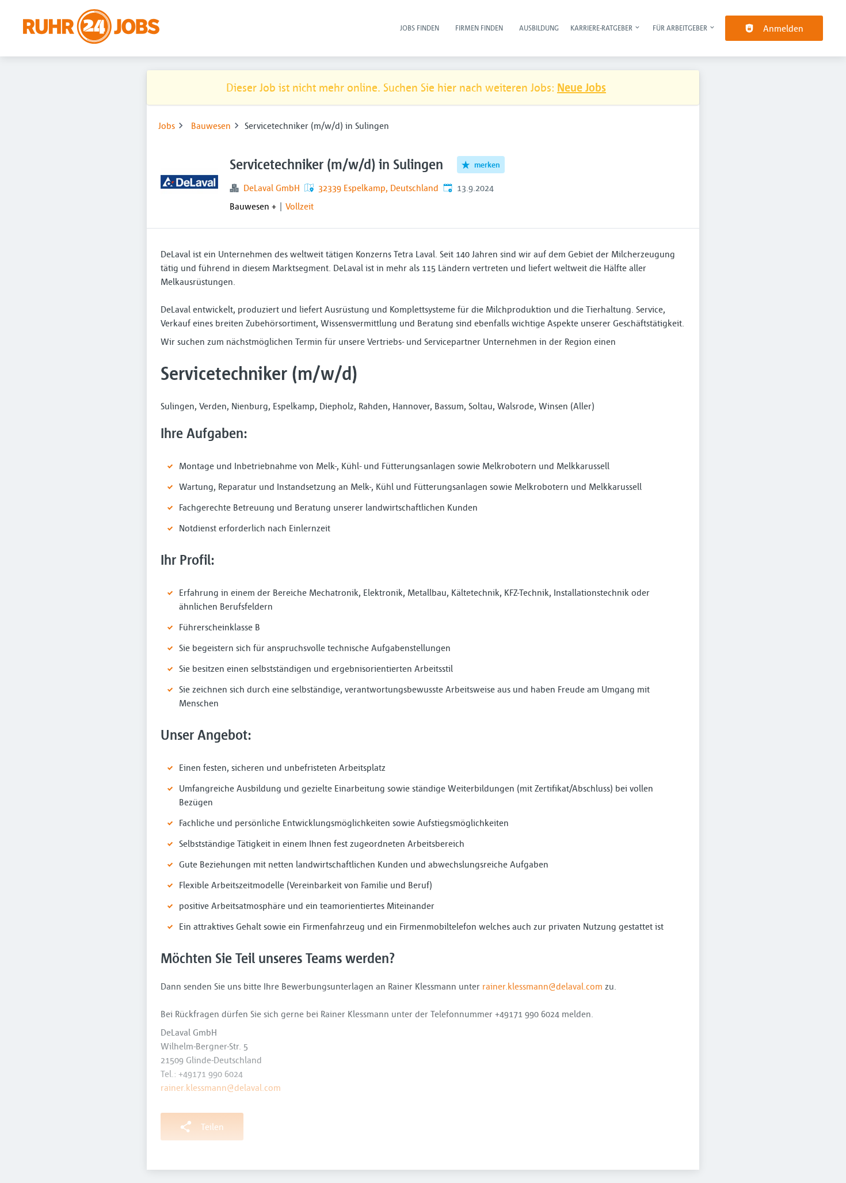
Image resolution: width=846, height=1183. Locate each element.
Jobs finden (419, 27)
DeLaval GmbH (271, 187)
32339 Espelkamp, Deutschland (378, 187)
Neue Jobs (581, 87)
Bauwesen (211, 125)
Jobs (166, 125)
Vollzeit (299, 206)
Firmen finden (479, 27)
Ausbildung (539, 27)
